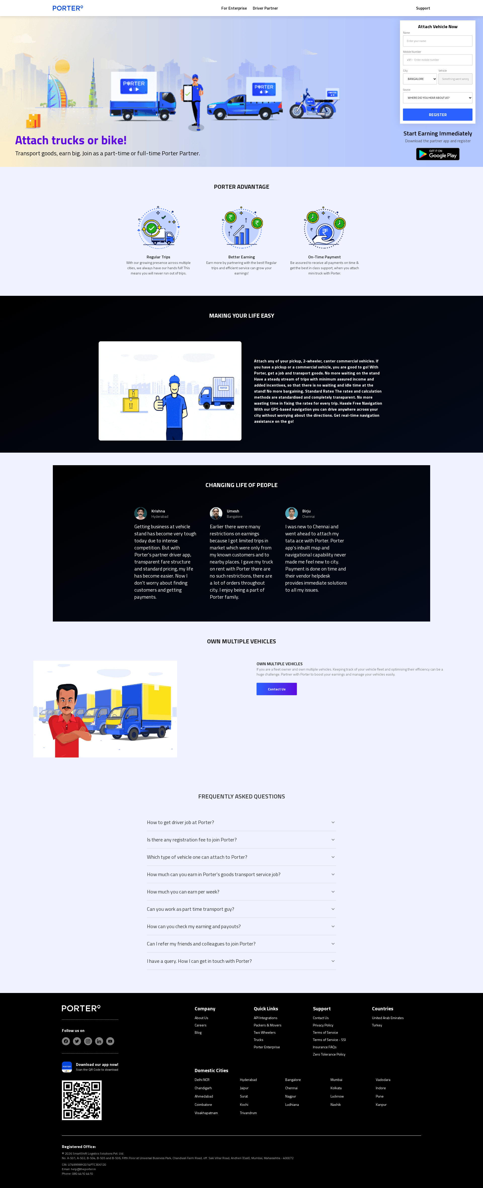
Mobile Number (412, 52)
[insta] (88, 1041)
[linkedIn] (99, 1041)
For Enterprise (234, 8)
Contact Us (277, 689)
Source (406, 90)
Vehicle (442, 71)
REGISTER (438, 115)
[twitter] (77, 1041)
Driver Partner (265, 8)
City (405, 71)
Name (406, 33)
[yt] (110, 1041)
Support (423, 8)
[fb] (66, 1041)
